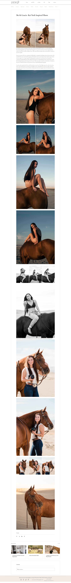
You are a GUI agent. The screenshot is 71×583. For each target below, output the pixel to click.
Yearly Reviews (51, 6)
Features (27, 6)
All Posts (12, 6)
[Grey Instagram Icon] (21, 580)
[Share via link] (24, 536)
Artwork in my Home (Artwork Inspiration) (18, 556)
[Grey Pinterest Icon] (28, 580)
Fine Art (36, 6)
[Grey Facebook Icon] (23, 580)
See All (59, 543)
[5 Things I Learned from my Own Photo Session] (52, 549)
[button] (39, 2)
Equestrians (22, 6)
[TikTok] (26, 580)
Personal (41, 6)
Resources (17, 6)
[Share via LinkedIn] (21, 536)
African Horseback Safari (34, 555)
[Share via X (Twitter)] (19, 536)
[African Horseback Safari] (35, 549)
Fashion (32, 6)
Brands (46, 6)
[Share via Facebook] (16, 536)
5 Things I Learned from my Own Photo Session (52, 556)
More (56, 6)
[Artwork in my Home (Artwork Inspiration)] (18, 549)
